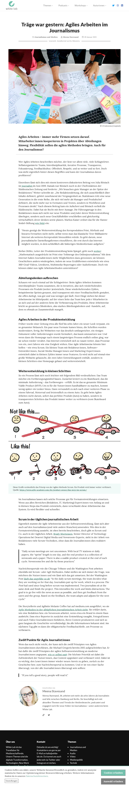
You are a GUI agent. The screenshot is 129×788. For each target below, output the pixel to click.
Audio (72, 753)
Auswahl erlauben (113, 781)
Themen (47, 5)
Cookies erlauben (113, 772)
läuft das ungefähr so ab (37, 578)
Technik (73, 763)
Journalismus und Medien (46, 37)
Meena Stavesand (71, 37)
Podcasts (63, 5)
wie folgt (40, 223)
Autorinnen (99, 5)
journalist (27, 185)
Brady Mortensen (62, 533)
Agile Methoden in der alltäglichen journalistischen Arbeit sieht (53, 609)
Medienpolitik (76, 759)
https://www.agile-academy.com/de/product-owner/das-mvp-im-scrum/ (53, 490)
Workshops (80, 5)
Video (72, 756)
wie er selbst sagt (57, 654)
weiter (97, 251)
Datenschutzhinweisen (37, 776)
